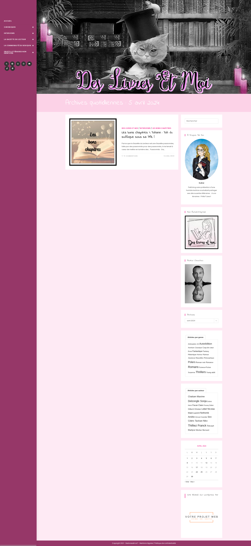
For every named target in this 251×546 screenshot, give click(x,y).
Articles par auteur (196, 390)
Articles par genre (195, 337)
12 (206, 463)
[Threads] (18, 63)
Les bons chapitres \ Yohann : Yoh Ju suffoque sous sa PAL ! (147, 134)
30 (192, 476)
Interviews (145, 128)
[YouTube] (29, 63)
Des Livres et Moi (18, 9)
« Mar (187, 482)
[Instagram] (23, 63)
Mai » (192, 482)
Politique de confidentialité (165, 543)
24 (197, 472)
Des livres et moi (130, 128)
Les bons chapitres (161, 128)
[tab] (195, 337)
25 (201, 472)
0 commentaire (131, 156)
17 (197, 467)
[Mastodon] (12, 68)
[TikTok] (7, 68)
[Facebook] (12, 63)
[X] (6, 63)
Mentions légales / (147, 543)
